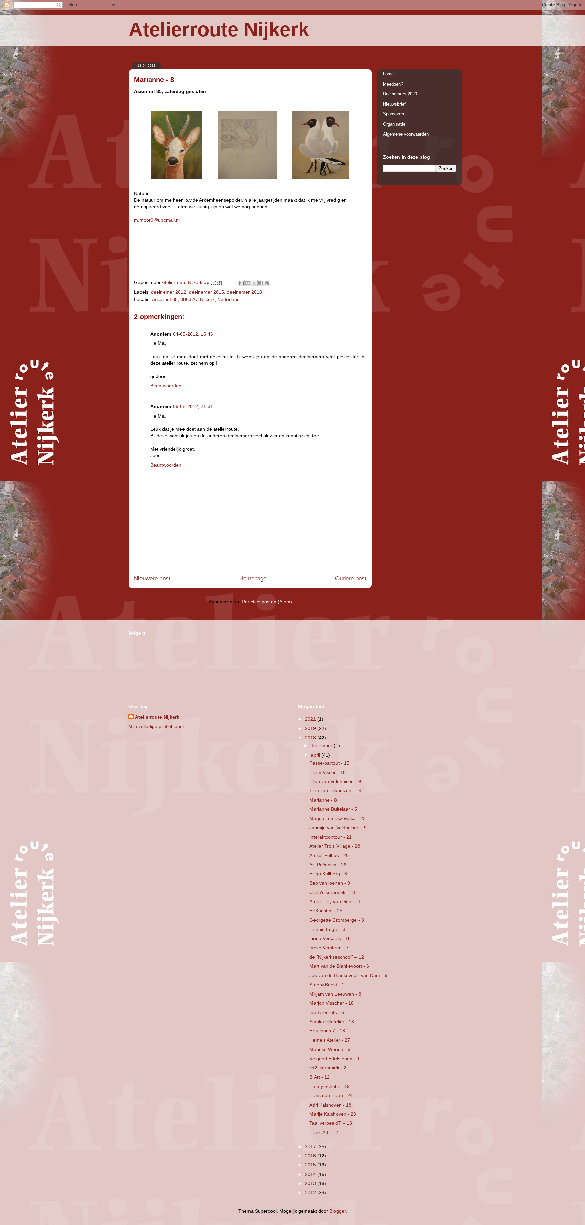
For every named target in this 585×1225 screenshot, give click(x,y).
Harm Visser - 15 (327, 772)
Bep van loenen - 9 (329, 883)
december (322, 745)
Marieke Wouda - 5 (329, 1049)
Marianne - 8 (323, 800)
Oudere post (350, 578)
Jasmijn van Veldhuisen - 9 (338, 827)
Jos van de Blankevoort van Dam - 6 (348, 975)
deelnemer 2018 (244, 292)
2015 (311, 1164)
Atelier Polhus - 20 (329, 855)
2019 (311, 728)
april (316, 755)
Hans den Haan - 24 (331, 1095)
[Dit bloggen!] (247, 283)
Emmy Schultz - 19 (329, 1086)
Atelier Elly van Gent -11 (335, 901)
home (388, 73)
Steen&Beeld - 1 (326, 984)
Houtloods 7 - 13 (327, 1030)
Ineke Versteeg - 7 (329, 947)
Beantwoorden (165, 385)
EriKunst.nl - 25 (325, 910)
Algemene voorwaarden (406, 134)
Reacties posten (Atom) (267, 601)
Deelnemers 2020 (400, 93)
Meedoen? (393, 84)
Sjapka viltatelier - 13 (331, 1021)
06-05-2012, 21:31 (193, 406)
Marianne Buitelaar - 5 (333, 809)
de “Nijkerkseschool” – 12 (336, 957)
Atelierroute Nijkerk (219, 29)
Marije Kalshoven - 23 (332, 1114)
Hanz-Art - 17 (323, 1132)
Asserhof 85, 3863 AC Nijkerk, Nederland (196, 299)
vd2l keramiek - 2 (327, 1067)
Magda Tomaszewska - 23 (337, 818)
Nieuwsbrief (394, 104)
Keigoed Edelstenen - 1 (334, 1058)
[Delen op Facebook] (260, 283)
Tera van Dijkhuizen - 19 (335, 790)
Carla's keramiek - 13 (332, 892)
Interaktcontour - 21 (330, 837)
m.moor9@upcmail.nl (157, 220)
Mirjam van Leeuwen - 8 (335, 994)
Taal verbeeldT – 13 (330, 1123)
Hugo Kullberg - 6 (328, 873)
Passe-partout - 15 (329, 763)
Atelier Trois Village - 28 (334, 846)
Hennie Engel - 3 (327, 929)
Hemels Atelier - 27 (329, 1040)
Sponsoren (393, 113)
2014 (311, 1174)
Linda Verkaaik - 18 (330, 938)
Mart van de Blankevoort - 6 (339, 966)
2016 (311, 1155)
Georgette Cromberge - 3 (336, 920)
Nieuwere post (152, 578)
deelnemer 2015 (206, 292)
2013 (311, 1183)
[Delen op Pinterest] (267, 283)
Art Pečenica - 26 (327, 864)
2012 (311, 1192)
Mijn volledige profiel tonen (157, 726)
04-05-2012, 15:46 (193, 334)
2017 (311, 1146)
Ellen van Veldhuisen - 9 (335, 781)
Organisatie (394, 124)
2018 (311, 737)
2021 (311, 719)
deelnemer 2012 (168, 292)
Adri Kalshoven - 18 (330, 1105)
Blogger (337, 1211)
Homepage (252, 578)
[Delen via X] (254, 283)
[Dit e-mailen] (241, 283)
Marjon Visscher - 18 (331, 1003)
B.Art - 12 (319, 1077)
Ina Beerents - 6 (326, 1012)
